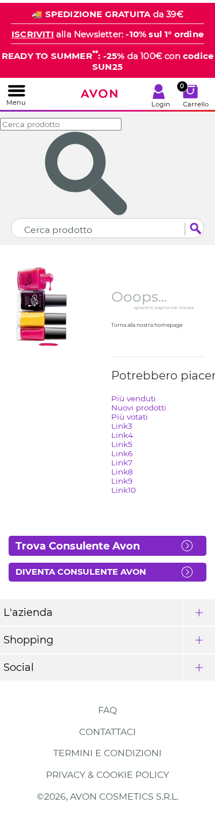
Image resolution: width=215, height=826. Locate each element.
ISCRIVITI (32, 34)
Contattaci (107, 731)
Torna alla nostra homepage (146, 325)
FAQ (107, 710)
